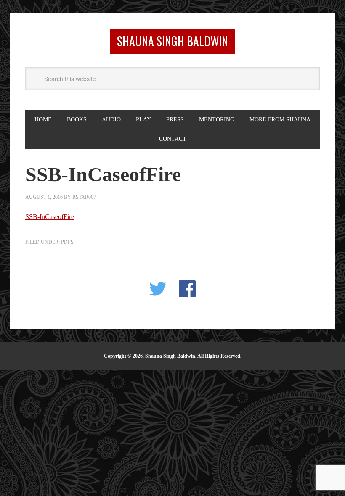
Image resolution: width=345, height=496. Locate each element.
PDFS (67, 242)
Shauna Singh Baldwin (172, 41)
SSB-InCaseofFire (49, 216)
